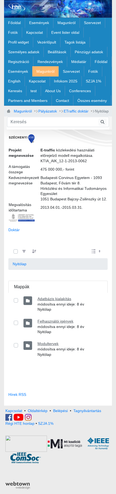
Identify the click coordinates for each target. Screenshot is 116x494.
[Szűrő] (24, 251)
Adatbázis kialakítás (54, 299)
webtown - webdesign (17, 485)
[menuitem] (14, 23)
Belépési (60, 411)
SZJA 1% (45, 423)
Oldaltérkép (37, 411)
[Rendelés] (34, 251)
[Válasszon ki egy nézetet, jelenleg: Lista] (97, 251)
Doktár (14, 230)
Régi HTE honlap (20, 423)
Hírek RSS (17, 394)
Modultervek (48, 344)
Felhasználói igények (55, 321)
